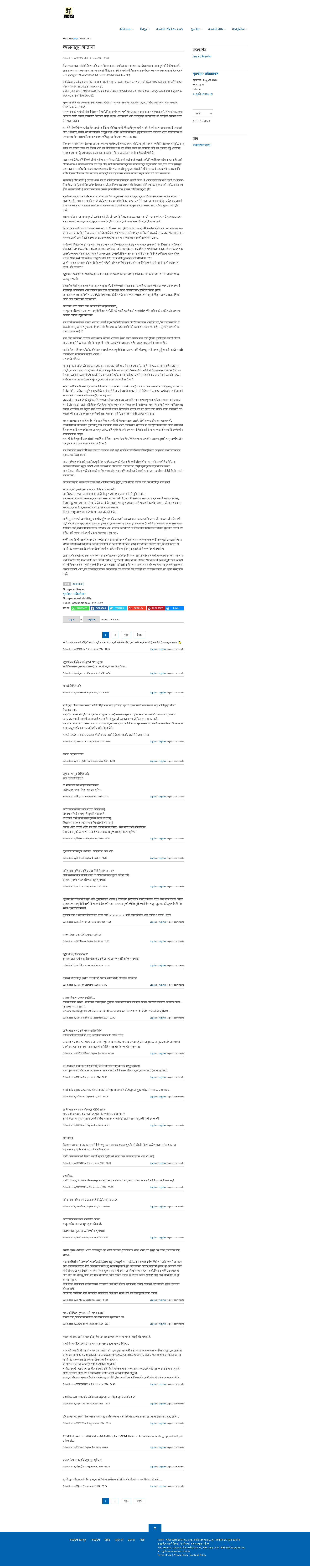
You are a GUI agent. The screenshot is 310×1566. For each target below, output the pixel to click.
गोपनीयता (184, 1544)
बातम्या (131, 1540)
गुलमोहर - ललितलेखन (74, 594)
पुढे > (126, 635)
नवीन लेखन (125, 29)
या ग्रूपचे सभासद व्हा (203, 94)
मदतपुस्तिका (238, 29)
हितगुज (143, 29)
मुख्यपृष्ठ (75, 38)
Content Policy (198, 1555)
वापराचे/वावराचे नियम (167, 1544)
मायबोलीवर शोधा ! (202, 145)
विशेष (107, 1540)
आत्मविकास (77, 584)
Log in (71, 619)
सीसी (142, 1540)
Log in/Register (202, 56)
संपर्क (206, 1544)
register (92, 619)
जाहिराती (119, 1540)
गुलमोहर (195, 29)
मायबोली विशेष (215, 29)
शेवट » (139, 635)
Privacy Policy (181, 1555)
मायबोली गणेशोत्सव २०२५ (169, 29)
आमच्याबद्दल (197, 1544)
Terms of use (164, 1555)
